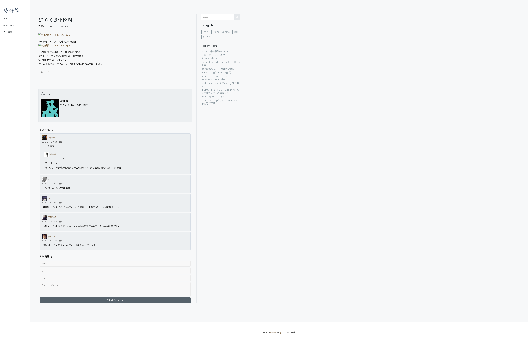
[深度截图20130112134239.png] (54, 36)
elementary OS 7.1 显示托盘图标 (218, 68)
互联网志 (226, 31)
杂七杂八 (207, 37)
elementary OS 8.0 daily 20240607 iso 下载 (220, 63)
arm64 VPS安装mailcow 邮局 (216, 72)
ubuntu (206, 31)
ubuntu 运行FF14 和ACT (213, 96)
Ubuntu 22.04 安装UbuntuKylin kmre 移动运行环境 (219, 102)
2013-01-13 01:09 (49, 141)
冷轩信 (64, 100)
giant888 (51, 236)
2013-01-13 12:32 (52, 158)
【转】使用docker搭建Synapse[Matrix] (213, 57)
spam (46, 71)
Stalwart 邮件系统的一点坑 (215, 51)
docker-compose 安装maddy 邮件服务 (220, 85)
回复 (60, 142)
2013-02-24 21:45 (49, 240)
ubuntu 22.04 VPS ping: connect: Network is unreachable (217, 78)
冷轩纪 (216, 31)
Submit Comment (115, 300)
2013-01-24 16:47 (49, 202)
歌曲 (236, 31)
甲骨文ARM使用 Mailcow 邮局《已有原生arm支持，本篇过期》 (220, 91)
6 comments (64, 26)
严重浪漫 (52, 217)
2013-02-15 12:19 (49, 221)
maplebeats (53, 137)
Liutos (50, 198)
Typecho (283, 332)
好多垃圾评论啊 (55, 20)
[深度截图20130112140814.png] (54, 46)
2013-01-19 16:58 (49, 183)
